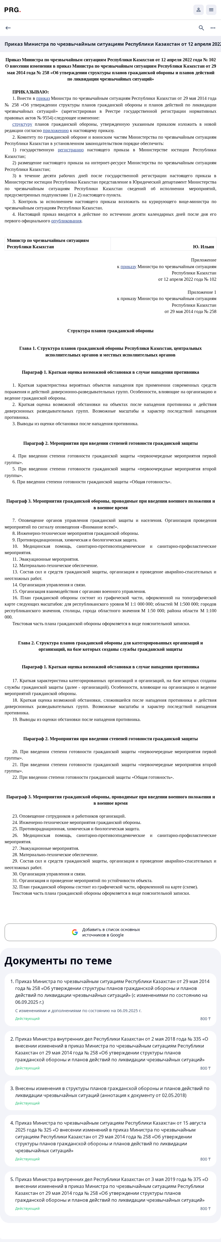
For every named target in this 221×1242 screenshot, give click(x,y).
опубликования (66, 220)
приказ (43, 98)
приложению (56, 130)
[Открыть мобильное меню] (211, 10)
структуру (22, 124)
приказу (128, 266)
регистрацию (71, 149)
